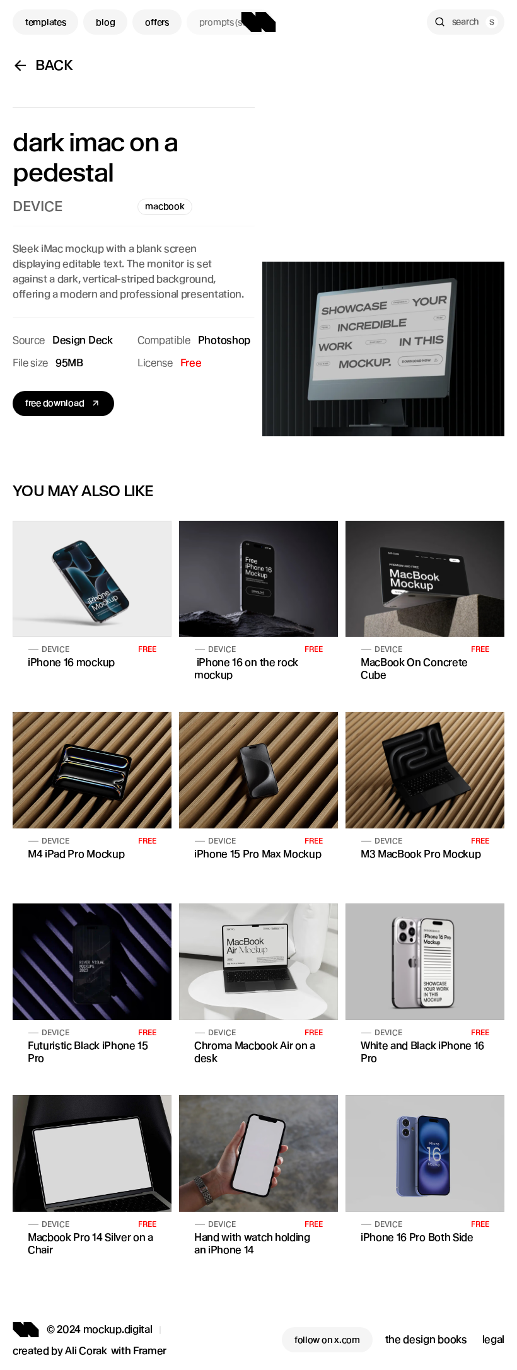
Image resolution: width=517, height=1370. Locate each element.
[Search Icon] (465, 22)
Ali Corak (86, 1351)
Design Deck (82, 340)
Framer (149, 1351)
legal (493, 1339)
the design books (426, 1339)
